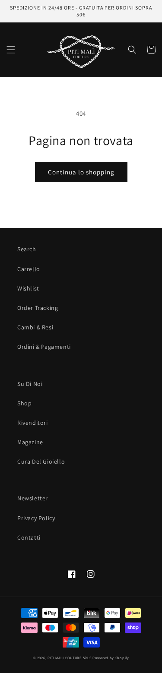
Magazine (30, 442)
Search (26, 249)
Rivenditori (32, 423)
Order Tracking (37, 308)
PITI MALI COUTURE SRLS (69, 657)
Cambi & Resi (35, 327)
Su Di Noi (29, 384)
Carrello (28, 269)
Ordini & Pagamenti (44, 347)
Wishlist (28, 288)
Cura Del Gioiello (41, 461)
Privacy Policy (36, 518)
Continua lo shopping (81, 172)
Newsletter (32, 498)
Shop (24, 403)
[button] (10, 49)
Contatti (29, 537)
